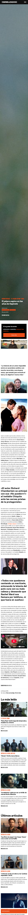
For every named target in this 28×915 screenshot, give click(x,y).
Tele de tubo (12, 309)
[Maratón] (14, 345)
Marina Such (5, 806)
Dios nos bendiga (5, 309)
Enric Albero (5, 767)
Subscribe (14, 335)
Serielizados (5, 731)
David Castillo (6, 315)
